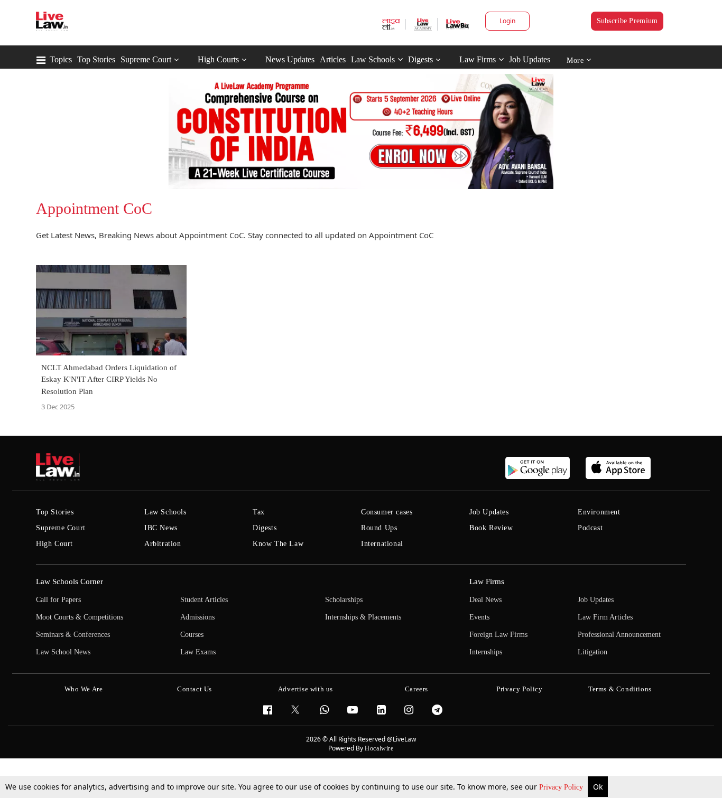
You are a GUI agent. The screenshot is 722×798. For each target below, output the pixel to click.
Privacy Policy (562, 787)
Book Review (491, 528)
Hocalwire (379, 748)
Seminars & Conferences (73, 635)
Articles (333, 59)
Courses (191, 635)
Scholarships (344, 600)
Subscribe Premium (627, 21)
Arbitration (162, 544)
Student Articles (204, 600)
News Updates (289, 59)
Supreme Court (146, 59)
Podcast (590, 528)
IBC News (161, 528)
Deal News (485, 600)
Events (479, 617)
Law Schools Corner (69, 581)
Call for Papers (58, 600)
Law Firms (477, 59)
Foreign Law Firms (498, 635)
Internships (485, 652)
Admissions (197, 617)
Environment (599, 512)
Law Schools (373, 59)
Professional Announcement (619, 635)
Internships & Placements (363, 617)
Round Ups (379, 528)
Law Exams (198, 652)
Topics (61, 59)
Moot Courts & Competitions (79, 617)
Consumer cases (386, 512)
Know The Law (278, 544)
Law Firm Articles (605, 617)
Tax (259, 512)
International (382, 544)
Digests (420, 59)
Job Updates (529, 59)
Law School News (63, 652)
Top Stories (96, 59)
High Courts (218, 59)
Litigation (592, 652)
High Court (54, 544)
